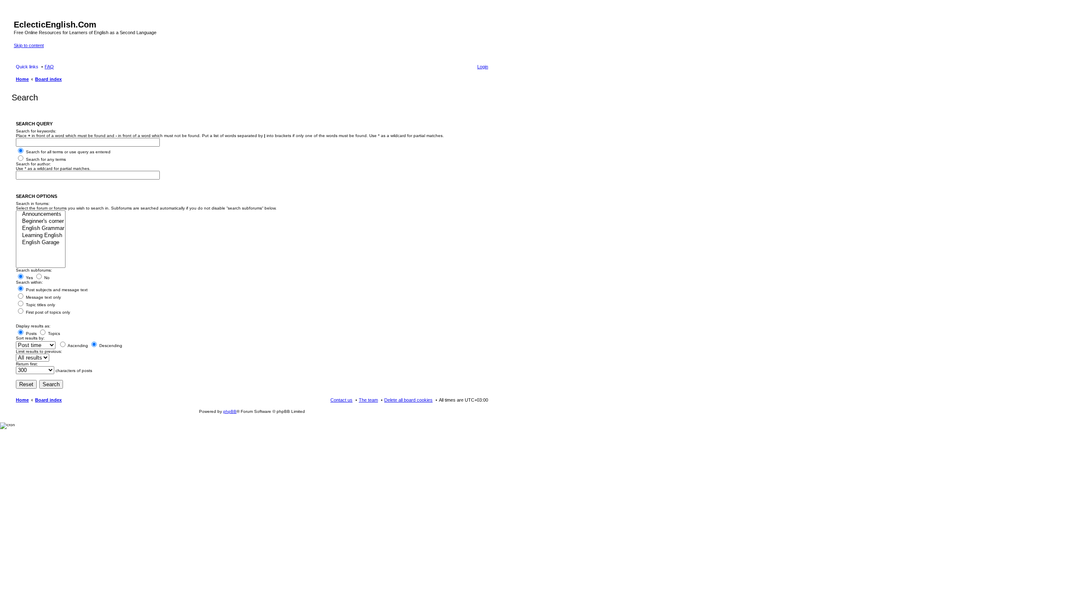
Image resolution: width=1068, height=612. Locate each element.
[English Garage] (40, 242)
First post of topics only (47, 312)
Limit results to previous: (39, 351)
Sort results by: (30, 338)
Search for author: (33, 164)
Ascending (77, 345)
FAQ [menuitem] (49, 66)
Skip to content (29, 45)
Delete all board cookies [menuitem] (408, 399)
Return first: (27, 364)
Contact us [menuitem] (341, 399)
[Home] (18, 16)
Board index (48, 399)
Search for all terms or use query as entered (68, 152)
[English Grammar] (40, 228)
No (46, 277)
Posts (31, 333)
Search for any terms (45, 159)
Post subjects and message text (56, 289)
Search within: (29, 282)
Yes (29, 277)
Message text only (43, 297)
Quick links (27, 66)
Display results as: (33, 326)
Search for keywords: (36, 131)
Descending (110, 345)
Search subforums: (34, 270)
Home (22, 399)
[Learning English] (40, 235)
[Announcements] (40, 214)
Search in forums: (33, 203)
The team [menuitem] (368, 399)
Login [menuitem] (482, 66)
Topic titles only (40, 304)
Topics (53, 333)
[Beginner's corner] (40, 221)
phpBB (230, 411)
